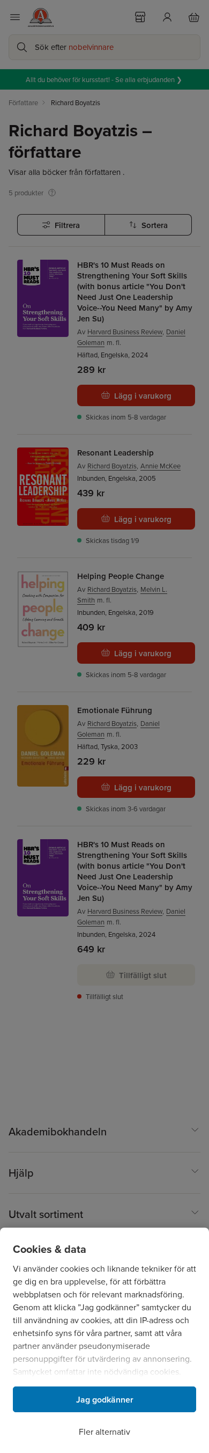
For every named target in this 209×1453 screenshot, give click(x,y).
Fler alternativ (104, 1431)
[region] (104, 1340)
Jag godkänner (104, 1399)
